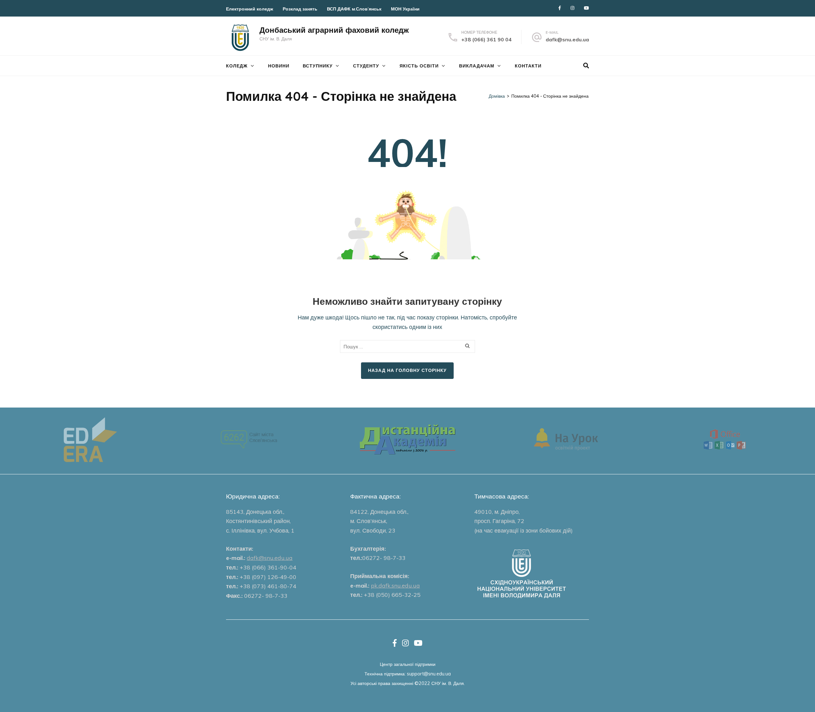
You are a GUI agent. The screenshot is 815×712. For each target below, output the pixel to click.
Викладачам (476, 66)
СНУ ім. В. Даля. (448, 683)
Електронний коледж (249, 9)
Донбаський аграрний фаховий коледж (334, 30)
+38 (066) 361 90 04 (486, 39)
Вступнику (318, 66)
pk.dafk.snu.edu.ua (395, 585)
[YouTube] (586, 8)
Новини (278, 66)
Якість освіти (419, 66)
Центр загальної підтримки (408, 664)
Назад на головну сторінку (407, 370)
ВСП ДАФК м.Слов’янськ (354, 9)
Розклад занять (300, 9)
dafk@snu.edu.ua (567, 39)
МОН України (405, 9)
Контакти (528, 66)
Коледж (237, 66)
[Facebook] (559, 8)
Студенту (366, 66)
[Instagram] (572, 8)
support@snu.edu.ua (429, 674)
